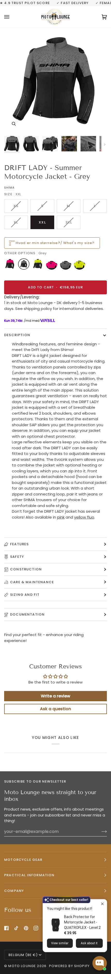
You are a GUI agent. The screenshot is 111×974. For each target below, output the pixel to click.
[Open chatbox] (99, 963)
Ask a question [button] (55, 709)
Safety (17, 556)
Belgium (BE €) (23, 954)
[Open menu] (12, 17)
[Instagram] (36, 928)
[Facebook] (6, 928)
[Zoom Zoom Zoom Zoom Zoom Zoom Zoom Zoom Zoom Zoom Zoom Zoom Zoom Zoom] (55, 82)
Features (19, 544)
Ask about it (89, 943)
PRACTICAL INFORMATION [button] (29, 875)
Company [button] (14, 890)
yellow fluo (84, 517)
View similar (59, 943)
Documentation (27, 614)
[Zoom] (13, 123)
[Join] (100, 831)
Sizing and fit (24, 594)
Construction (26, 569)
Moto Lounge (22, 965)
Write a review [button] (55, 696)
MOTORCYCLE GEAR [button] (23, 859)
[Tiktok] (16, 928)
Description (17, 335)
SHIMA (9, 188)
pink (61, 517)
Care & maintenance (32, 582)
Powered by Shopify (69, 965)
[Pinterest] (26, 928)
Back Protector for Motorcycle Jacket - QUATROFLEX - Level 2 (82, 922)
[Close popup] (102, 904)
